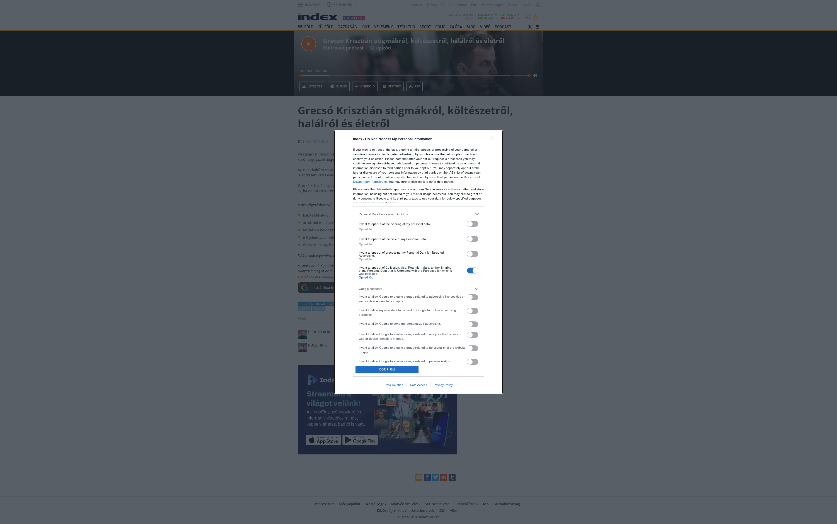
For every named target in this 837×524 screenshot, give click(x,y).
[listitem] (418, 214)
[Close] (494, 139)
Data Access (418, 385)
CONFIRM (387, 369)
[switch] (472, 224)
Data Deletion (393, 385)
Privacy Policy (443, 385)
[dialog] (418, 262)
